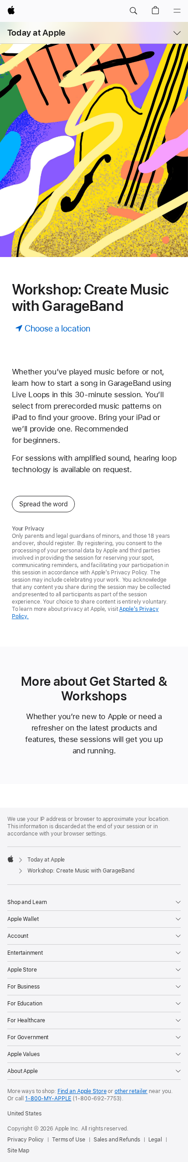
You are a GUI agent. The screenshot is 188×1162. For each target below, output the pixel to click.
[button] (133, 11)
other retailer (131, 1091)
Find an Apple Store (82, 1091)
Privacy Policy (25, 1139)
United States (24, 1113)
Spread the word (43, 504)
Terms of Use (68, 1139)
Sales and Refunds (117, 1139)
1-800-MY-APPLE (48, 1098)
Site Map (18, 1150)
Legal (155, 1139)
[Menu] (177, 11)
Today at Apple (36, 32)
